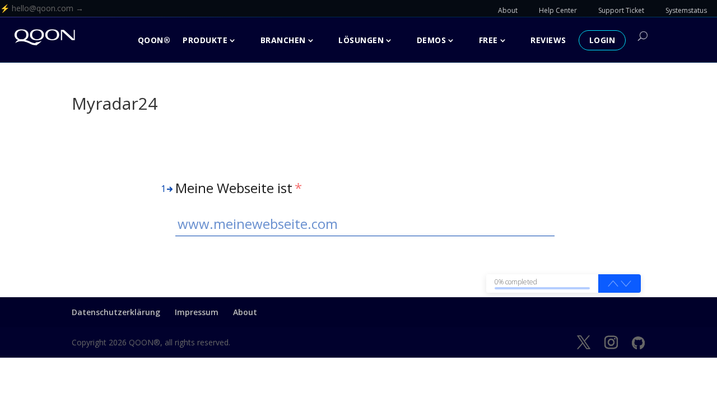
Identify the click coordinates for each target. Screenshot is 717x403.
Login (602, 40)
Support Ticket (621, 10)
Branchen (283, 40)
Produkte (205, 40)
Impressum (196, 312)
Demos (431, 40)
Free (488, 40)
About (508, 10)
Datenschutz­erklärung (116, 312)
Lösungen (361, 40)
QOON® (154, 40)
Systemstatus (686, 10)
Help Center (558, 10)
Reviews (548, 40)
